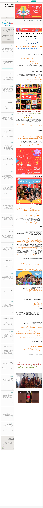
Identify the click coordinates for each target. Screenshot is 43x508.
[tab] (39, 26)
